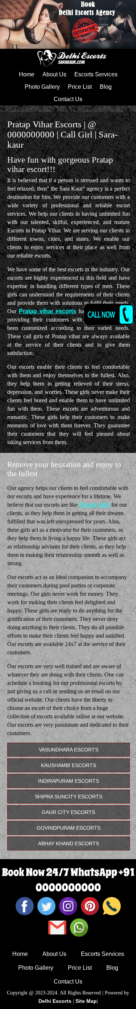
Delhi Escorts (54, 1001)
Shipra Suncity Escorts (68, 796)
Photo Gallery (42, 87)
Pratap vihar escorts (48, 311)
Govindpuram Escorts (68, 828)
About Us (54, 74)
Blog (106, 87)
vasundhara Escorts (68, 750)
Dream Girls (94, 505)
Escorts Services (96, 74)
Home (26, 74)
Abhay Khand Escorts (68, 843)
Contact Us (68, 99)
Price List (80, 87)
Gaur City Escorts (68, 812)
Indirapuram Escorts (68, 781)
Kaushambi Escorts (68, 765)
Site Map (86, 1001)
